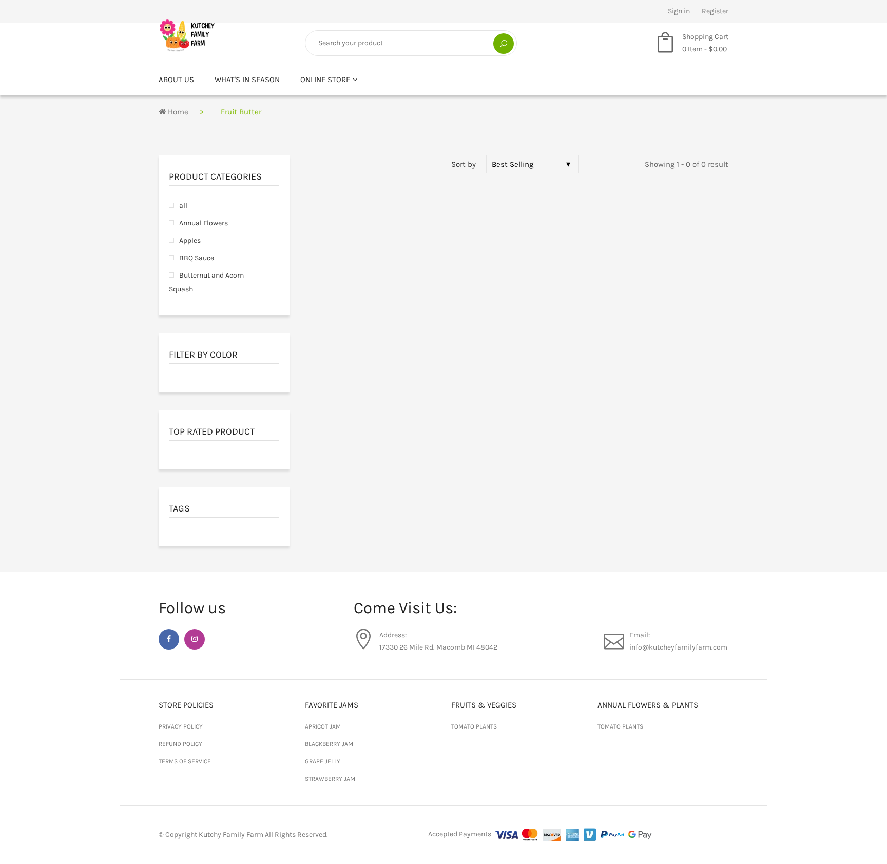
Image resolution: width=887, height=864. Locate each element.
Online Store (325, 79)
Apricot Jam (323, 726)
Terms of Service (185, 761)
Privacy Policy (181, 726)
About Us (176, 79)
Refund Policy (180, 744)
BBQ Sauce (196, 257)
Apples (190, 240)
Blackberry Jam (329, 744)
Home (177, 111)
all (183, 205)
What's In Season (247, 79)
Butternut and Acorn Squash (206, 282)
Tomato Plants (474, 726)
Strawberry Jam (330, 778)
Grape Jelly (322, 761)
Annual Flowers (203, 223)
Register (715, 11)
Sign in (679, 11)
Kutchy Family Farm (231, 834)
